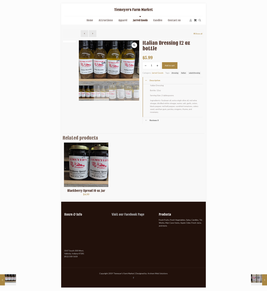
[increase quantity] (157, 65)
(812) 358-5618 (71, 256)
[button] (134, 45)
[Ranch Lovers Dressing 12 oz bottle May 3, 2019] (259, 279)
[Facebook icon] (134, 277)
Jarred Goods (157, 73)
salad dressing (194, 73)
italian (183, 73)
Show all (198, 33)
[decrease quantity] (145, 65)
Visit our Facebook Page (128, 214)
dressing (175, 73)
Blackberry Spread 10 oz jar (86, 191)
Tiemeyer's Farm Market (133, 9)
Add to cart (170, 65)
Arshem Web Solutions (158, 273)
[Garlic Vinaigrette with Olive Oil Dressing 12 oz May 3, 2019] (8, 279)
